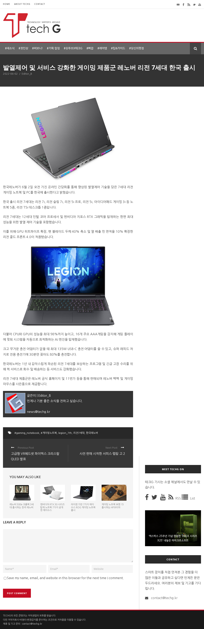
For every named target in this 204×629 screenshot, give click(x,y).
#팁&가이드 (118, 48)
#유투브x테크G (73, 48)
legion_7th (65, 433)
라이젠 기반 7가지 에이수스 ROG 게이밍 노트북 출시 (83, 507)
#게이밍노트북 (49, 433)
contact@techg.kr (164, 597)
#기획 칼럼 (53, 48)
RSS (178, 498)
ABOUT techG (22, 4)
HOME (6, 4)
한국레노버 (92, 433)
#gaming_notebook (27, 433)
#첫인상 (23, 48)
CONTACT (39, 4)
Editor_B (27, 73)
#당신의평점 (136, 48)
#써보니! (37, 48)
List (192, 498)
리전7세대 (78, 433)
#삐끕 (89, 48)
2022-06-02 (10, 73)
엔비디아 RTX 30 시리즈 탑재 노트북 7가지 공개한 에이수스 (52, 507)
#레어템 (102, 48)
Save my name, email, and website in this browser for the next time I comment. (65, 578)
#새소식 (10, 48)
